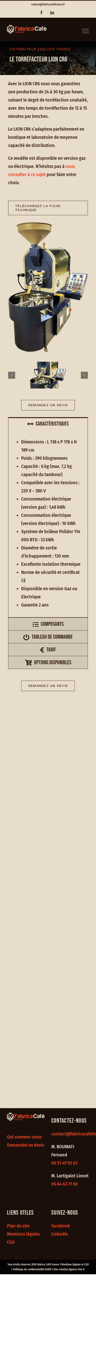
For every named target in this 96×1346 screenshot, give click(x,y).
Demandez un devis (25, 1145)
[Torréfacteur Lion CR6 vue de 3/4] (48, 375)
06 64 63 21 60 (64, 1184)
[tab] (48, 423)
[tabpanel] (48, 523)
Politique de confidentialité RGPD (32, 1269)
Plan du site (18, 1226)
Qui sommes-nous (24, 1137)
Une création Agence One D (69, 1269)
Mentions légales (23, 1234)
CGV (10, 1242)
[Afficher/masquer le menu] (85, 31)
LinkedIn (59, 1234)
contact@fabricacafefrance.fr (48, 4)
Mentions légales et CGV (75, 1264)
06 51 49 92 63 (64, 1163)
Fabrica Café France (48, 1264)
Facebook (60, 1226)
